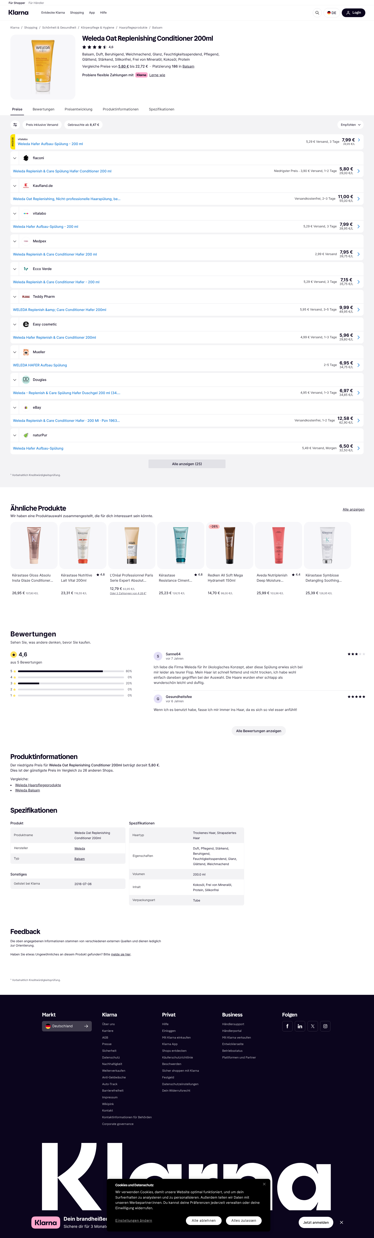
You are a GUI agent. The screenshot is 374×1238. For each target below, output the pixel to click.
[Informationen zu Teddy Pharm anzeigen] (14, 296)
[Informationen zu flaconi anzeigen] (14, 158)
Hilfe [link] (165, 1024)
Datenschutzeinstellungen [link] (180, 1084)
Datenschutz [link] (111, 1057)
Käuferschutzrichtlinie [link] (177, 1057)
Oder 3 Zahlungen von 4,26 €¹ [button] (128, 593)
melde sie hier (121, 954)
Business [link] (232, 1015)
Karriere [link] (107, 1031)
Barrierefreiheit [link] (113, 1090)
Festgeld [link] (168, 1077)
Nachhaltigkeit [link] (112, 1064)
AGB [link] (105, 1037)
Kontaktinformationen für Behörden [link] (127, 1117)
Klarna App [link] (169, 1044)
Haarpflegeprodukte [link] (133, 27)
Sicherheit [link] (109, 1051)
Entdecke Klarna (53, 13)
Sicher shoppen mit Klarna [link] (180, 1071)
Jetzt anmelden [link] (316, 1222)
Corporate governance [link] (118, 1124)
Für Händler (36, 3)
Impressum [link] (110, 1097)
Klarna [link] (14, 27)
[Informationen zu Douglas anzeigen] (14, 379)
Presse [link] (107, 1044)
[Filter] (15, 124)
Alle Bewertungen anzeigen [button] (258, 731)
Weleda (79, 848)
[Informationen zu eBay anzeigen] (14, 407)
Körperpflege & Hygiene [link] (97, 27)
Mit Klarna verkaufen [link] (236, 1037)
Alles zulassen (243, 1221)
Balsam (188, 66)
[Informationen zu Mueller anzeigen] (14, 352)
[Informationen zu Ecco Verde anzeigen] (14, 269)
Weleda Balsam (27, 790)
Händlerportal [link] (232, 1031)
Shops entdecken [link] (174, 1051)
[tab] (17, 109)
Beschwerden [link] (171, 1064)
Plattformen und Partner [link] (239, 1057)
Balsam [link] (157, 27)
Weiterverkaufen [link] (113, 1071)
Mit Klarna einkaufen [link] (176, 1037)
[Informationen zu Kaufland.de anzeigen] (14, 185)
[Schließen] (264, 1184)
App (92, 13)
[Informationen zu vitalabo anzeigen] (14, 213)
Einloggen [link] (169, 1031)
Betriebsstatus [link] (232, 1051)
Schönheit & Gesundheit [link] (59, 27)
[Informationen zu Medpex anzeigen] (14, 241)
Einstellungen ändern (133, 1221)
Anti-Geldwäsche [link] (114, 1077)
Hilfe (103, 13)
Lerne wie (157, 75)
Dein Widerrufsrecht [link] (176, 1090)
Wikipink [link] (108, 1104)
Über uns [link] (108, 1024)
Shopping (77, 13)
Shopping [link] (30, 27)
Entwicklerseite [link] (233, 1044)
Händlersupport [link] (233, 1024)
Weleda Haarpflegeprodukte (38, 785)
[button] (332, 13)
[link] (287, 1026)
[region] (188, 1205)
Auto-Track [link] (110, 1084)
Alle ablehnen (204, 1221)
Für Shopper (17, 3)
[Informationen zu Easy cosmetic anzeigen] (14, 324)
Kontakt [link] (107, 1110)
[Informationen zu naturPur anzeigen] (14, 435)
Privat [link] (169, 1015)
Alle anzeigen (353, 509)
